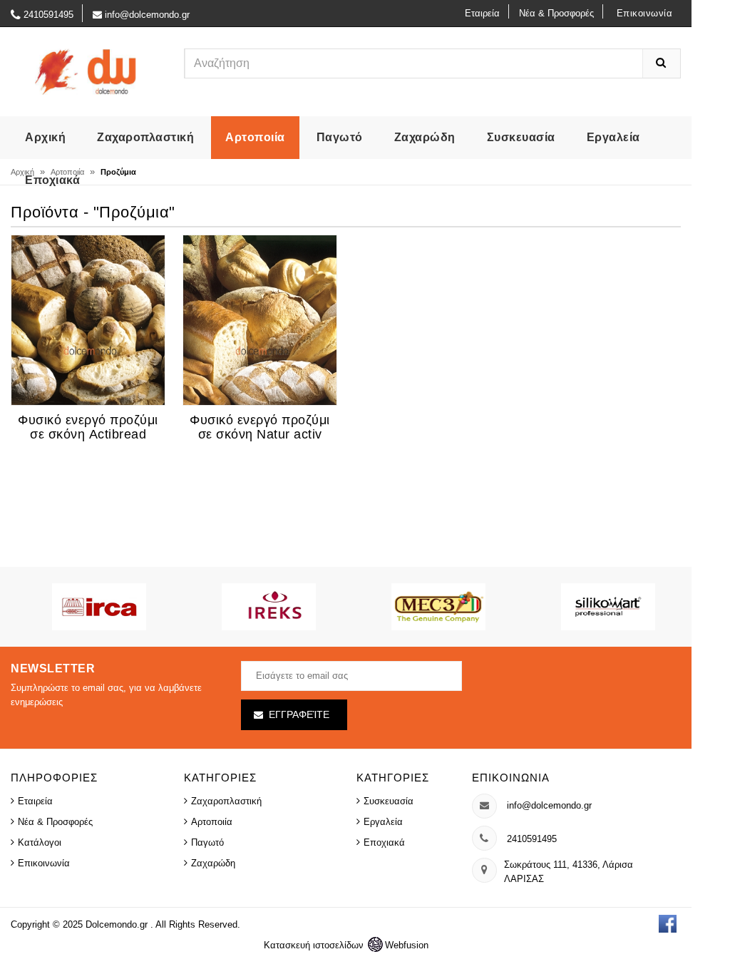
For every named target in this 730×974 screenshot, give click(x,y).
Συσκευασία (521, 137)
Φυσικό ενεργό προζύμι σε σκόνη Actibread (88, 427)
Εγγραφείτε (299, 714)
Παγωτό (340, 137)
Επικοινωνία (645, 13)
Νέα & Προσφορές (556, 13)
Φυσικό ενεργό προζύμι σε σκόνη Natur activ (260, 427)
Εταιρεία (482, 13)
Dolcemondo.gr (118, 924)
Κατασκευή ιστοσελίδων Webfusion (346, 945)
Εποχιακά (52, 180)
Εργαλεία (613, 137)
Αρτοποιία (255, 137)
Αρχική (45, 137)
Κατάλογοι (39, 842)
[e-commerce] (87, 71)
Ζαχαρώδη (425, 137)
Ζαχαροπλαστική (145, 137)
